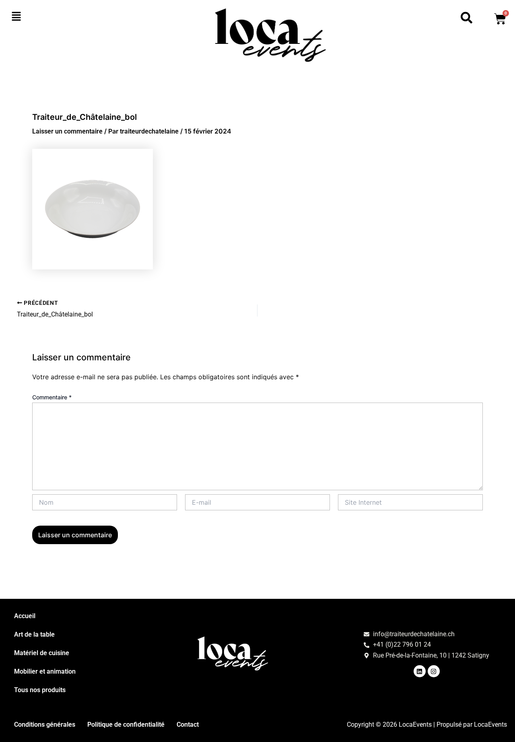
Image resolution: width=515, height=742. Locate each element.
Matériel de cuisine (41, 653)
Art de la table (34, 634)
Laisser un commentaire (67, 131)
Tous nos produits (40, 690)
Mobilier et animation (45, 671)
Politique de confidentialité (126, 724)
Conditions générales (44, 724)
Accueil (24, 616)
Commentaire (52, 397)
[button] (52, 16)
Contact (188, 724)
